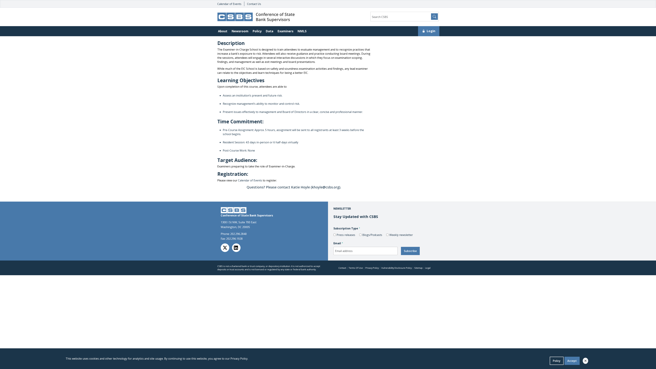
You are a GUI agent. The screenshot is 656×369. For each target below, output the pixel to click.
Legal (427, 267)
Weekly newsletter (401, 235)
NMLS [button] (301, 31)
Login (431, 31)
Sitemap (418, 267)
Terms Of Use (356, 267)
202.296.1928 (234, 239)
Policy (557, 361)
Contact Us (254, 4)
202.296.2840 (238, 234)
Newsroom (239, 31)
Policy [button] (257, 31)
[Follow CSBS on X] (225, 247)
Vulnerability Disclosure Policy (396, 267)
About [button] (222, 31)
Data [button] (269, 31)
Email (337, 243)
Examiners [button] (285, 31)
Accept (572, 361)
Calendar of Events (229, 4)
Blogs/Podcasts (372, 235)
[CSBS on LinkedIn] (236, 247)
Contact (342, 267)
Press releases (346, 235)
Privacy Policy (372, 267)
